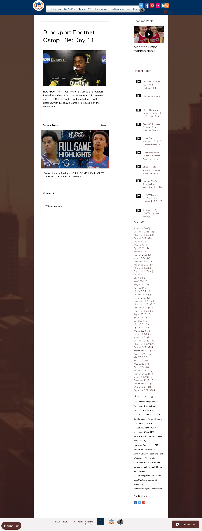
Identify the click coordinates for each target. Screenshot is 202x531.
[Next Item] (159, 34)
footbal (152, 467)
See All (103, 125)
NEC (152, 432)
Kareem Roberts (155, 419)
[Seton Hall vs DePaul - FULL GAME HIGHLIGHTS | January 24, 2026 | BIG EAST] (75, 149)
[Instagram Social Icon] (158, 5)
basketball (138, 462)
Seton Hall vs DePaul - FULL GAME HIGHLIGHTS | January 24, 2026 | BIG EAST (74, 175)
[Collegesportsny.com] (141, 5)
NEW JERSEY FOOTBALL (145, 436)
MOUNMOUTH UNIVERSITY (146, 428)
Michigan (138, 432)
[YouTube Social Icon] (152, 5)
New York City (140, 440)
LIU (135, 423)
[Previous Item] (138, 34)
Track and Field (156, 454)
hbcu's (159, 467)
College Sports (150, 406)
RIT (156, 445)
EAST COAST (148, 410)
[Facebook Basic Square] (135, 502)
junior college (140, 471)
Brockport (138, 406)
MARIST (149, 423)
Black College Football (148, 401)
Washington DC (140, 458)
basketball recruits (152, 462)
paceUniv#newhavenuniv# (145, 480)
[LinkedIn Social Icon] (163, 5)
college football (140, 467)
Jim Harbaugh (140, 419)
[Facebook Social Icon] (147, 5)
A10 (135, 401)
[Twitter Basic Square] (139, 502)
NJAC (160, 436)
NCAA (146, 432)
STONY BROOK (141, 454)
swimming (138, 484)
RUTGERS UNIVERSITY (144, 449)
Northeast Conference (143, 445)
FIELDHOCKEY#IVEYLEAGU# (147, 414)
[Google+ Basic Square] (143, 502)
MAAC (141, 423)
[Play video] (74, 68)
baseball (152, 458)
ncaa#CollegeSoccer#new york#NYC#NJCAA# (149, 475)
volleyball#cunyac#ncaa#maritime (149, 488)
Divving (137, 410)
